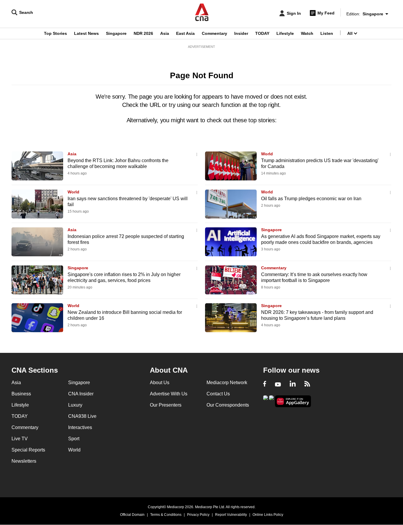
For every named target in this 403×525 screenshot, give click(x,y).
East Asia (185, 33)
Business (21, 393)
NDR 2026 (143, 33)
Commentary (214, 33)
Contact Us (218, 393)
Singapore (116, 33)
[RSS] (307, 384)
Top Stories (55, 33)
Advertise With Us (168, 393)
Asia (164, 33)
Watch (307, 33)
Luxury (75, 404)
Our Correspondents (228, 404)
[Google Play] (265, 400)
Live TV (20, 438)
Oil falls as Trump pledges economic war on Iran (311, 198)
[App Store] (271, 400)
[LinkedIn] (293, 384)
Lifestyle (285, 33)
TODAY (262, 33)
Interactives (80, 427)
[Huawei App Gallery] (293, 401)
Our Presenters (165, 404)
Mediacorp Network (227, 382)
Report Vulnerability (231, 515)
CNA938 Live (82, 416)
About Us (159, 382)
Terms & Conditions (165, 515)
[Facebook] (264, 384)
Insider (241, 33)
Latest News (86, 33)
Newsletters (24, 461)
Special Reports (28, 449)
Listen (326, 33)
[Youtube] (278, 384)
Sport (73, 438)
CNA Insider (81, 393)
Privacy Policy (198, 515)
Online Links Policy (268, 515)
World (267, 153)
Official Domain (132, 515)
